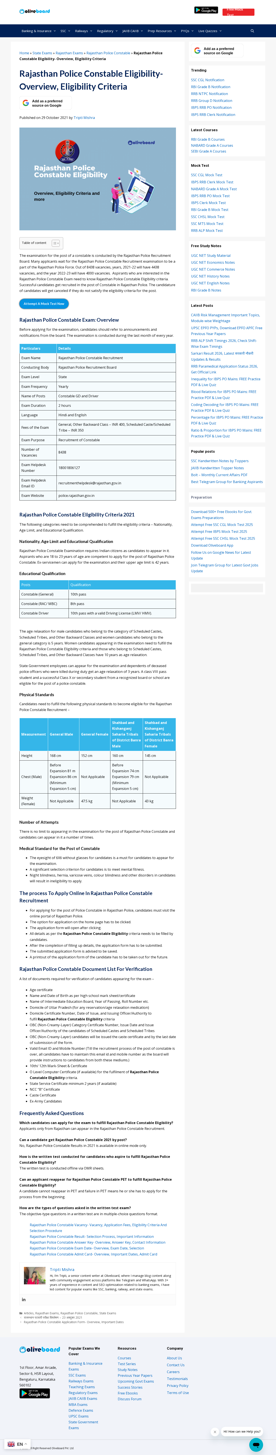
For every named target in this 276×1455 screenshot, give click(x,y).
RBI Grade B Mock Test (209, 209)
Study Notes (128, 1369)
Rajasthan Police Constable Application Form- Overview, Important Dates (74, 1322)
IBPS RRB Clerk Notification (213, 114)
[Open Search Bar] (252, 30)
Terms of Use (178, 1392)
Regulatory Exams (83, 1392)
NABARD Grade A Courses (212, 145)
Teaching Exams (82, 1387)
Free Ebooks (128, 1393)
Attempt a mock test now (44, 304)
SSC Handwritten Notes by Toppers (220, 460)
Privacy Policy (177, 1385)
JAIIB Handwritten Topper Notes (217, 468)
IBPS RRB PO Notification (211, 107)
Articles (29, 1313)
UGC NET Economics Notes (213, 262)
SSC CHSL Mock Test (207, 216)
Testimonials (177, 1378)
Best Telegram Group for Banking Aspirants (227, 481)
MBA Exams (78, 1404)
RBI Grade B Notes (206, 290)
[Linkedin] (24, 1299)
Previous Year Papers (135, 1375)
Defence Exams (81, 1410)
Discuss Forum (129, 1399)
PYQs (185, 31)
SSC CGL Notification (207, 80)
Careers (173, 1371)
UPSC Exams (79, 1416)
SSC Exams (77, 1375)
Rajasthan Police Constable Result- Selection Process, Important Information (92, 1236)
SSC (63, 31)
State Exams (42, 53)
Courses (124, 1358)
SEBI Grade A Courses (208, 151)
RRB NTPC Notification (209, 93)
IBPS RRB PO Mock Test (210, 195)
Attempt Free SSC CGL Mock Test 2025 (222, 524)
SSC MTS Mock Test (207, 223)
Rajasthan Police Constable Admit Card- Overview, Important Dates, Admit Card (93, 1254)
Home (24, 53)
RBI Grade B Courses (208, 139)
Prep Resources (160, 31)
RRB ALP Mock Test (207, 230)
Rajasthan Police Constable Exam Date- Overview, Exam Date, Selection (87, 1248)
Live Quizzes (207, 31)
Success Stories (130, 1387)
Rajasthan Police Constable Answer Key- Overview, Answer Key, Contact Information (97, 1242)
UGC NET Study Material (211, 255)
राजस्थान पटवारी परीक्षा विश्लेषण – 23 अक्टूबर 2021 (53, 1317)
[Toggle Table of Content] (54, 243)
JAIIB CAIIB (130, 31)
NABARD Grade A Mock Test (214, 189)
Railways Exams (81, 1381)
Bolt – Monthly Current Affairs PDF (219, 475)
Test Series (127, 1363)
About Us (174, 1358)
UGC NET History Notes (210, 276)
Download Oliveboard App (212, 545)
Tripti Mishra (84, 117)
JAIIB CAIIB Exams (83, 1398)
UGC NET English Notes (210, 283)
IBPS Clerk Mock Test (208, 202)
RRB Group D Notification (211, 100)
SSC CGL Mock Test (206, 175)
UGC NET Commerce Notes (213, 269)
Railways (81, 31)
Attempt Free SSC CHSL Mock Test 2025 (223, 538)
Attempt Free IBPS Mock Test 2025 (219, 531)
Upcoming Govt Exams (136, 1381)
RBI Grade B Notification (210, 86)
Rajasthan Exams (69, 53)
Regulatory (105, 31)
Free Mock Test (235, 12)
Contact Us (176, 1365)
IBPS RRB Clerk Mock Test (212, 182)
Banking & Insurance (37, 31)
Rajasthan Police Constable (108, 53)
